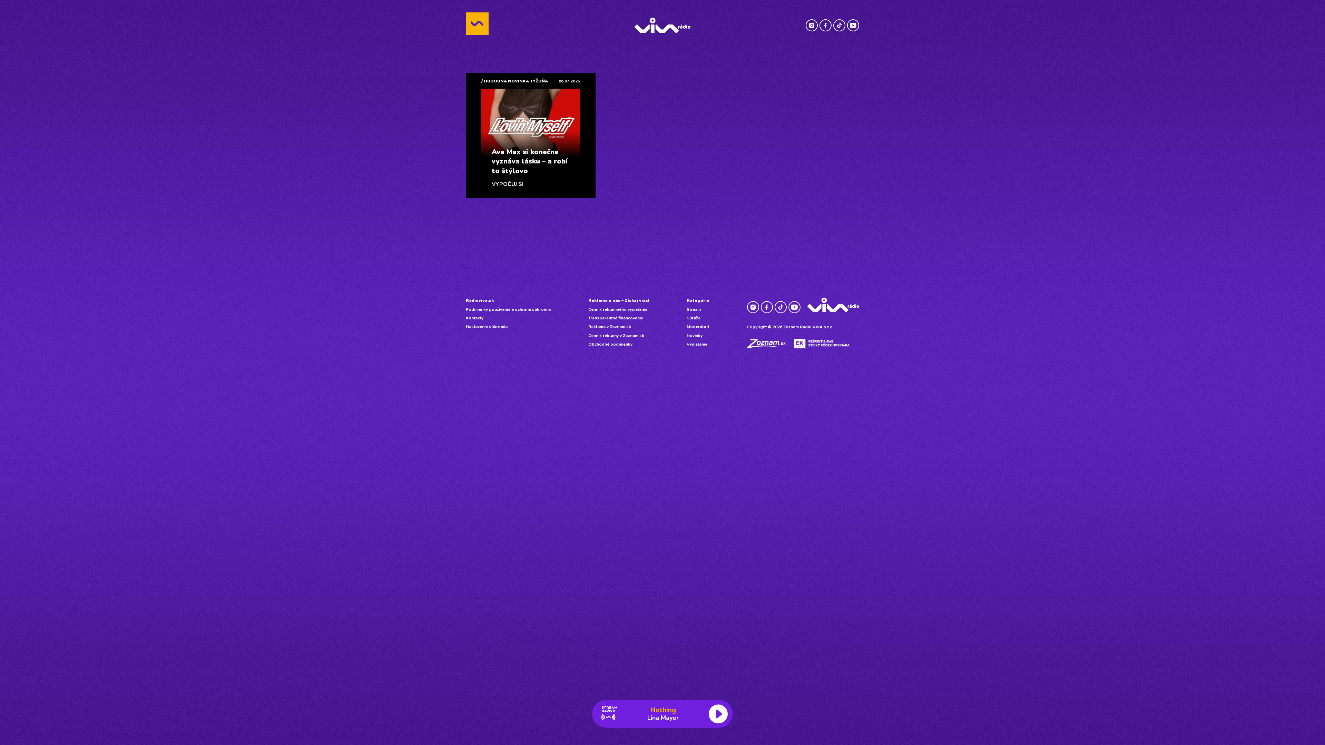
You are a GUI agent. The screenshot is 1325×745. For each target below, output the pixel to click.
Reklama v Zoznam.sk (609, 326)
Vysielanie (697, 344)
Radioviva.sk (480, 300)
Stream (694, 309)
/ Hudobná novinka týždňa (514, 81)
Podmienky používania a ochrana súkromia (508, 309)
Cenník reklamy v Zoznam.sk (616, 335)
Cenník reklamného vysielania (617, 309)
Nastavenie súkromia (487, 326)
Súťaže (693, 318)
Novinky (695, 335)
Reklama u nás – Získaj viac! (618, 300)
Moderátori (698, 326)
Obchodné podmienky (610, 344)
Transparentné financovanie (615, 318)
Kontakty (474, 318)
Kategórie (698, 300)
